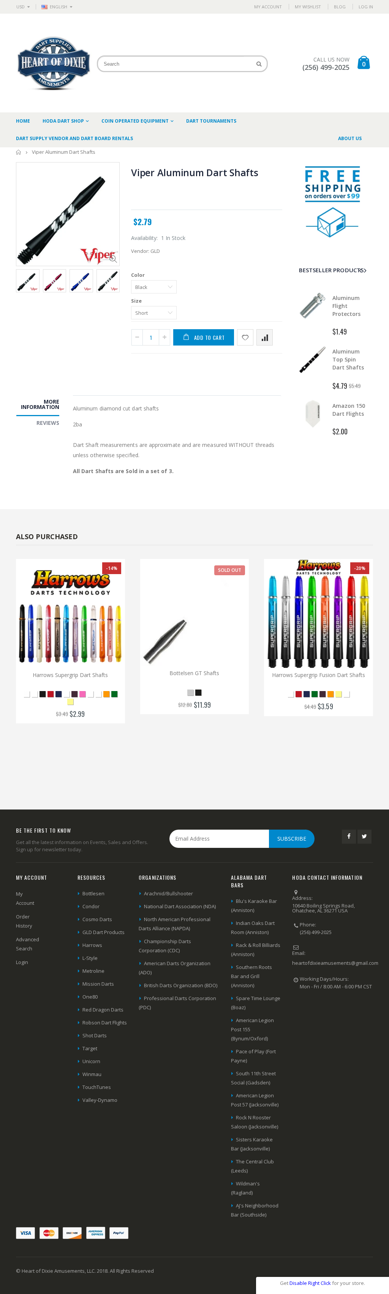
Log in (366, 6)
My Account (268, 6)
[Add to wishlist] (245, 337)
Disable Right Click (310, 1283)
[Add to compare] (264, 337)
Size (136, 300)
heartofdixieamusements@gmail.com (335, 962)
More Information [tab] (40, 404)
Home (19, 152)
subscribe (291, 838)
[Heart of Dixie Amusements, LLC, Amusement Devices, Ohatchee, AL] (320, 1012)
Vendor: (140, 251)
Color (138, 274)
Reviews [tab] (47, 422)
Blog (340, 6)
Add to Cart (209, 337)
